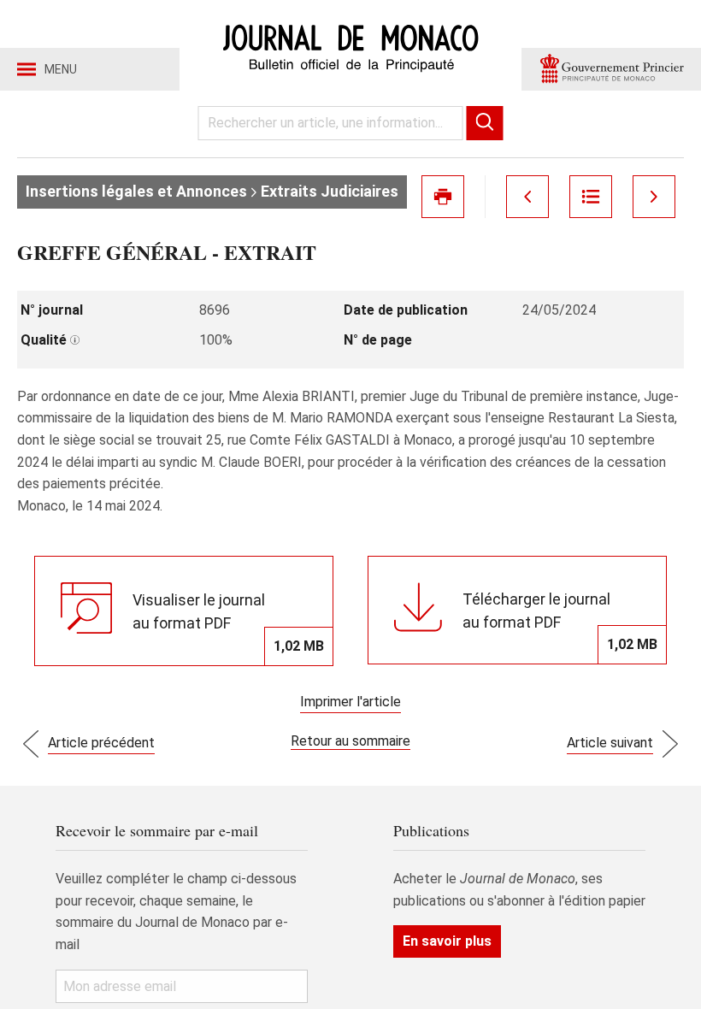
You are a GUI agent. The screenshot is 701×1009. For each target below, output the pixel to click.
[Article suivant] (654, 196)
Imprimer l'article (350, 701)
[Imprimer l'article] (442, 196)
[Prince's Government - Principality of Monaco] (611, 69)
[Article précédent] (527, 196)
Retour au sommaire (350, 741)
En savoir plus (447, 941)
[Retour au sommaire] (590, 196)
